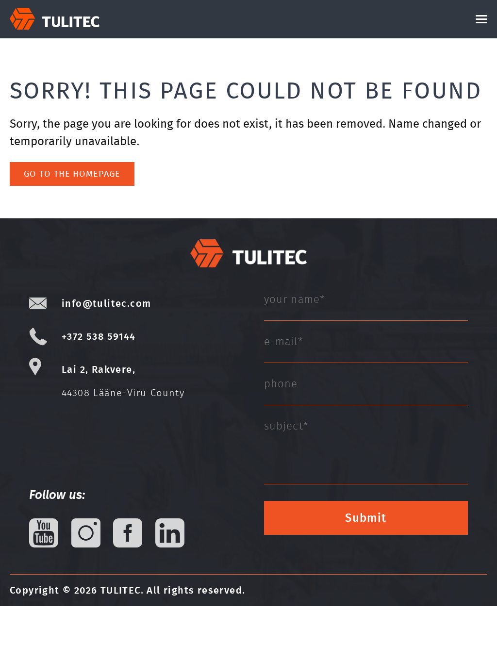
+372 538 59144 (99, 336)
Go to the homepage (72, 173)
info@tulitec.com (106, 303)
